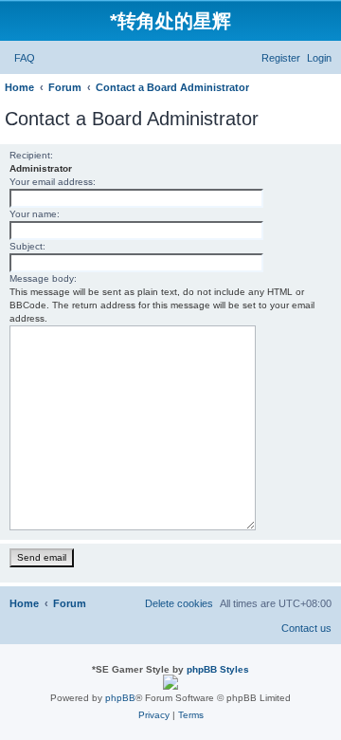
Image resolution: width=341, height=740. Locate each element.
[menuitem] (24, 57)
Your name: (34, 214)
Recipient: (31, 155)
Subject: (27, 246)
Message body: (43, 278)
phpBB (120, 698)
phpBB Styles (218, 669)
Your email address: (52, 181)
